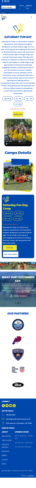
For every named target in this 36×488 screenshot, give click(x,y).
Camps (21, 6)
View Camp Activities (10, 254)
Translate (7, 12)
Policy (4, 463)
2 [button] (18, 303)
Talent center (7, 440)
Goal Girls (5, 451)
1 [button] (15, 303)
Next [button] (33, 304)
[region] (18, 292)
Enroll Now (9, 248)
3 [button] (20, 303)
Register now (29, 6)
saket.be (31, 475)
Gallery (4, 455)
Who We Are (6, 436)
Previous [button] (5, 304)
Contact (5, 459)
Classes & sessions (5, 445)
